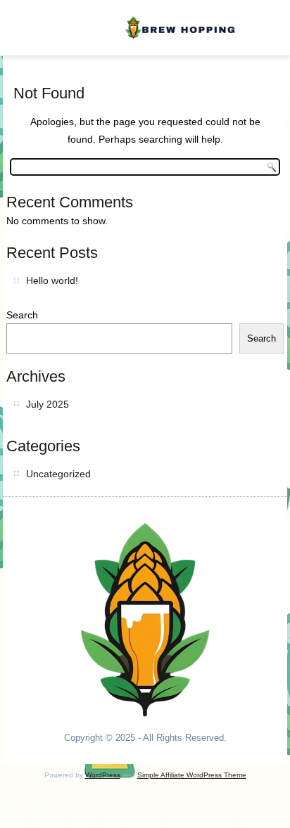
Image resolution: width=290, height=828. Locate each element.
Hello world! (52, 280)
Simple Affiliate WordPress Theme (191, 775)
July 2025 (47, 404)
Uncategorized (58, 473)
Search (22, 315)
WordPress (102, 775)
